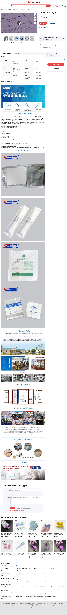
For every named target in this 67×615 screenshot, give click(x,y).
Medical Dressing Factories (18, 593)
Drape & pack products (6, 573)
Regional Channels (53, 603)
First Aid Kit (60, 586)
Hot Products (5, 603)
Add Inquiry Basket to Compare (19, 43)
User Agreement (41, 609)
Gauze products (37, 568)
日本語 (55, 605)
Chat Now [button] (53, 23)
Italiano (34, 605)
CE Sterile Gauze (28, 596)
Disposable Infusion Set (37, 586)
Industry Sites (46, 603)
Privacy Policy (52, 609)
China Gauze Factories (31, 593)
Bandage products (5, 570)
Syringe (13, 586)
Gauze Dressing (56, 593)
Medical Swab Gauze (18, 596)
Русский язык (29, 605)
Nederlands (43, 605)
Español (14, 605)
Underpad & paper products (39, 573)
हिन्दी (58, 605)
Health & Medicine (8, 9)
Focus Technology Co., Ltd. (25, 609)
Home (2, 9)
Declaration (47, 609)
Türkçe (27, 607)
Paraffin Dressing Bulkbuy (50, 596)
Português (19, 605)
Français (24, 605)
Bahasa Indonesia (38, 607)
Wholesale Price (39, 603)
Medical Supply (15, 9)
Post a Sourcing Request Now (17, 510)
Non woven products (54, 570)
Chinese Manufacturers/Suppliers (22, 603)
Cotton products (53, 568)
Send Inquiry (43, 23)
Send (13, 508)
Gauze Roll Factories (6, 593)
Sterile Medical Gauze (6, 596)
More (2, 598)
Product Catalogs (19, 565)
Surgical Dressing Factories (44, 593)
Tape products (20, 570)
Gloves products (53, 573)
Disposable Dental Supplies (49, 586)
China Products (12, 603)
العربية (48, 605)
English (10, 605)
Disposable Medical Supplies (24, 9)
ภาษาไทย (62, 605)
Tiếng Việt (31, 607)
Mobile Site (31, 604)
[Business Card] (64, 59)
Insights (36, 604)
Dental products (20, 573)
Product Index (60, 603)
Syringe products (4, 568)
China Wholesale (32, 603)
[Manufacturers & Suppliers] (33, 2)
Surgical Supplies (5, 586)
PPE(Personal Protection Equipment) (24, 568)
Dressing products (37, 570)
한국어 (51, 605)
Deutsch (38, 605)
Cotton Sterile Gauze (38, 596)
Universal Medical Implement (23, 586)
